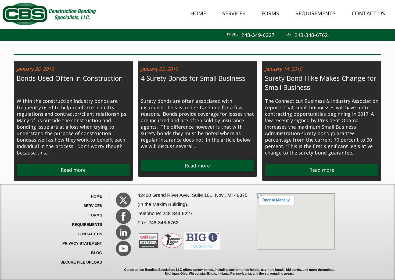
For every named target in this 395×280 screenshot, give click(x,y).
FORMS (270, 13)
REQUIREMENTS (315, 13)
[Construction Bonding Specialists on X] (123, 200)
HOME (198, 13)
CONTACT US (368, 13)
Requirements (87, 224)
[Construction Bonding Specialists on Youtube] (123, 248)
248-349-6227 (258, 35)
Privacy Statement (82, 243)
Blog (96, 253)
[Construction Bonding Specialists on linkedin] (123, 232)
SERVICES (233, 13)
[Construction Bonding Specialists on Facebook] (123, 216)
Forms (95, 215)
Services (93, 206)
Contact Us (90, 234)
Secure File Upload (81, 262)
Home (96, 196)
